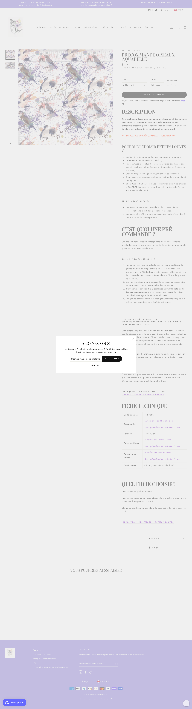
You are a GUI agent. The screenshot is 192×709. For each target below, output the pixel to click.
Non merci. (96, 365)
